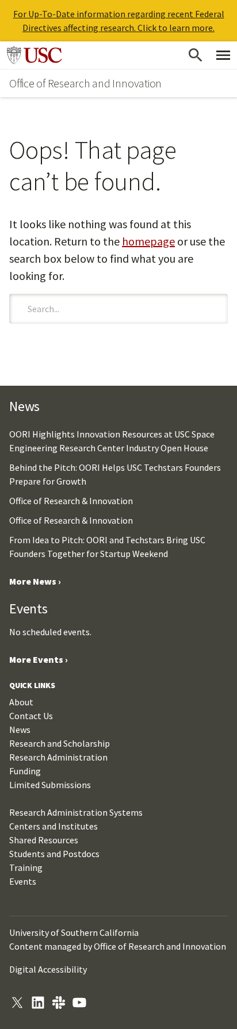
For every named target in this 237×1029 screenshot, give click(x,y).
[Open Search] (195, 55)
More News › (35, 581)
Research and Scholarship (59, 743)
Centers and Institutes (53, 826)
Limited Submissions (50, 784)
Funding (25, 771)
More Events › (38, 659)
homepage (148, 241)
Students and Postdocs (54, 853)
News (19, 729)
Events (22, 881)
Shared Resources (43, 840)
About (21, 702)
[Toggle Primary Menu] (223, 55)
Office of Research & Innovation (71, 500)
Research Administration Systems (76, 812)
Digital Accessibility (48, 969)
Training (26, 867)
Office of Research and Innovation (85, 83)
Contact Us (31, 715)
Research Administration (58, 757)
